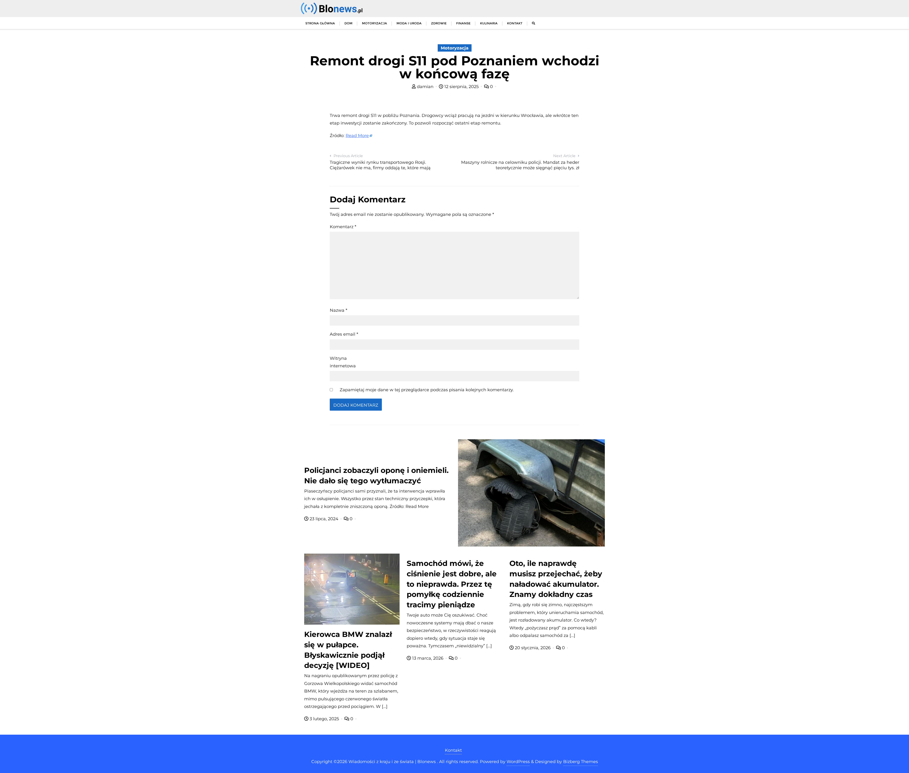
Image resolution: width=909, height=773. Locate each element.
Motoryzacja (454, 48)
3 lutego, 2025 (324, 718)
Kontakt (453, 750)
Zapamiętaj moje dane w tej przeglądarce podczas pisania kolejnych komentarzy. (427, 389)
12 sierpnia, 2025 (461, 86)
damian (425, 86)
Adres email (344, 334)
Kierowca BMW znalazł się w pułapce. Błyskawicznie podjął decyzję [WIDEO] (348, 650)
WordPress (518, 761)
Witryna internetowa (343, 362)
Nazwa (338, 310)
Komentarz (343, 226)
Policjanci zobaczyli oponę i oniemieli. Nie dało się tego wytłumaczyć (376, 475)
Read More (357, 135)
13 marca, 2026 (428, 658)
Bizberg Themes (580, 761)
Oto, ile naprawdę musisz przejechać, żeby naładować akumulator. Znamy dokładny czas (555, 579)
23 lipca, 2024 (323, 518)
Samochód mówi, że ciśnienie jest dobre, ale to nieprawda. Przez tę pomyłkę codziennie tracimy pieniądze (452, 584)
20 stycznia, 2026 (533, 647)
